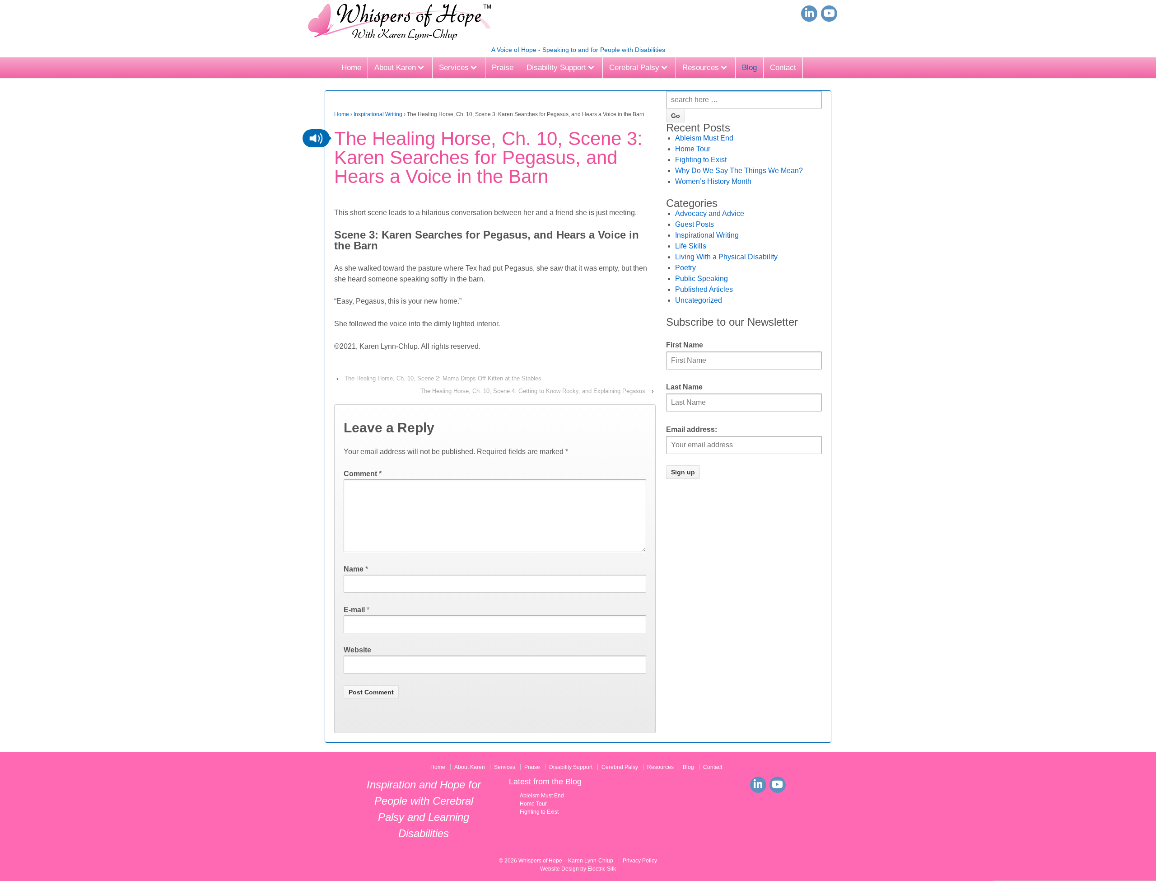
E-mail (354, 610)
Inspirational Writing (378, 114)
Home (351, 67)
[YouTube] (829, 13)
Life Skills (690, 246)
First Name (684, 345)
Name (354, 569)
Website (357, 650)
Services (454, 67)
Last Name (684, 387)
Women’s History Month (713, 181)
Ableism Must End (704, 138)
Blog (749, 67)
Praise (502, 67)
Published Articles (704, 289)
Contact (783, 67)
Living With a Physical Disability (726, 257)
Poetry (685, 268)
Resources (700, 67)
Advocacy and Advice (709, 213)
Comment (363, 474)
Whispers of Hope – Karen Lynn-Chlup (566, 861)
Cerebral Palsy (634, 67)
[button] (316, 138)
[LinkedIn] (809, 13)
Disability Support (556, 67)
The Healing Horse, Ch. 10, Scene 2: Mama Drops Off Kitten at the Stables (443, 378)
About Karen (395, 67)
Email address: (691, 429)
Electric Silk (601, 869)
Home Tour (692, 149)
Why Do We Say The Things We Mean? (739, 170)
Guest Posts (694, 224)
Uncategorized (698, 300)
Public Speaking (701, 278)
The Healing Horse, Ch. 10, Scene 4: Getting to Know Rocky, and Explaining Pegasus (532, 391)
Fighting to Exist (701, 160)
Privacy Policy (640, 861)
